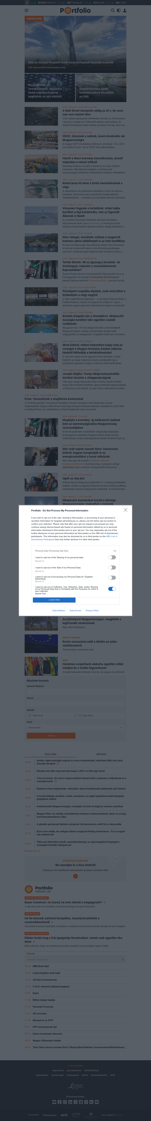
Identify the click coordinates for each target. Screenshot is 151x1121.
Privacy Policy (92, 610)
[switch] (112, 557)
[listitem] (75, 550)
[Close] (126, 511)
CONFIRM (54, 600)
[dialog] (75, 560)
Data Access (75, 610)
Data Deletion (58, 610)
